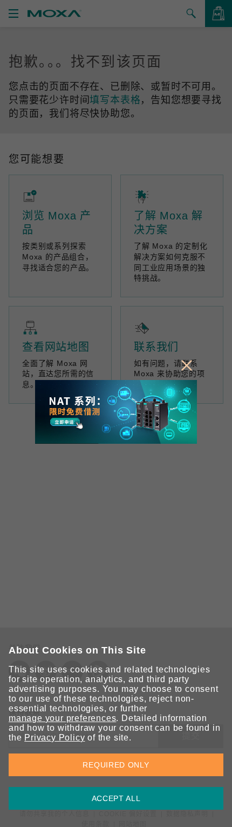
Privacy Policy (54, 737)
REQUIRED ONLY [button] (116, 765)
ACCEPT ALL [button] (116, 798)
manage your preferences (62, 718)
